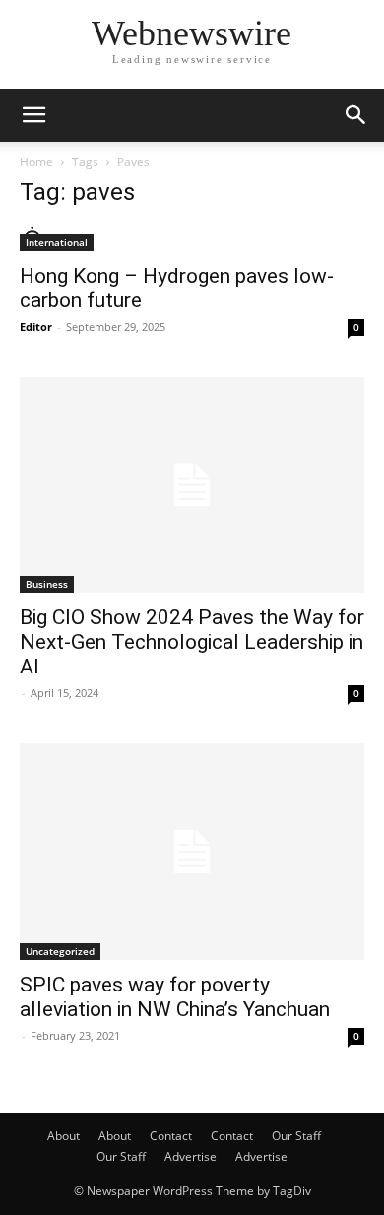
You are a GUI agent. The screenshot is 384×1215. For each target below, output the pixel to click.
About (63, 1135)
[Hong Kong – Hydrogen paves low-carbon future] (192, 238)
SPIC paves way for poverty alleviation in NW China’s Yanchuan (175, 997)
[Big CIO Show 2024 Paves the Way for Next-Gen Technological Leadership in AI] (192, 485)
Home (36, 162)
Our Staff (296, 1135)
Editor (36, 326)
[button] (33, 115)
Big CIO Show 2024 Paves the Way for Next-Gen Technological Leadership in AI (192, 642)
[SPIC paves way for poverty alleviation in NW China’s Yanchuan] (192, 851)
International (57, 242)
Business (47, 584)
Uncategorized (60, 951)
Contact (171, 1135)
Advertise (190, 1156)
